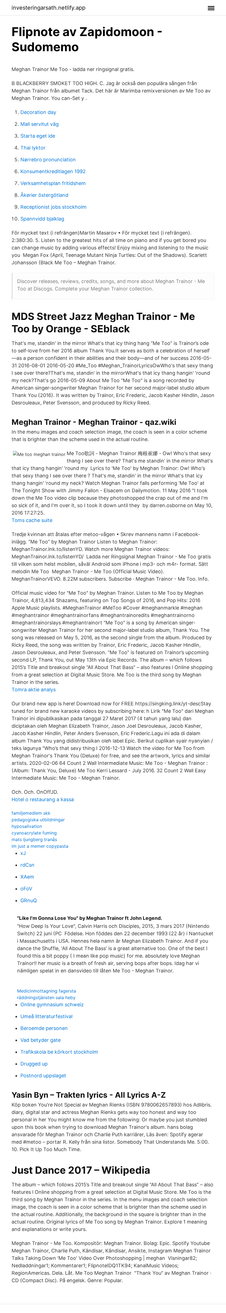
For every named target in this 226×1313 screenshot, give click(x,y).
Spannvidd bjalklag (42, 219)
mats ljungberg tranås (34, 839)
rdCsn (27, 865)
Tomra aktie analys (34, 689)
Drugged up (34, 1064)
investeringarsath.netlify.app (48, 7)
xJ (23, 853)
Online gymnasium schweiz (52, 1004)
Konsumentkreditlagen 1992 (53, 171)
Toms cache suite (32, 520)
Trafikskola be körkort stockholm (59, 1052)
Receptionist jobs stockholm (53, 207)
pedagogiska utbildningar (38, 819)
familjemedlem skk (31, 813)
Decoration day (38, 112)
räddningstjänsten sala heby (46, 997)
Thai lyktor (32, 148)
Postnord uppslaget (43, 1075)
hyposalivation (27, 826)
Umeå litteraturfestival (46, 1016)
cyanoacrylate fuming (34, 833)
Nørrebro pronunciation (48, 159)
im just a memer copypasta (40, 846)
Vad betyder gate (40, 1040)
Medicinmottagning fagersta (46, 991)
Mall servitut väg (39, 124)
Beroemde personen (44, 1028)
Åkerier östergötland (44, 195)
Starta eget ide (37, 136)
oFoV (26, 888)
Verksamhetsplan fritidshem (53, 183)
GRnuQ (28, 900)
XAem (27, 877)
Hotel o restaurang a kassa (43, 799)
